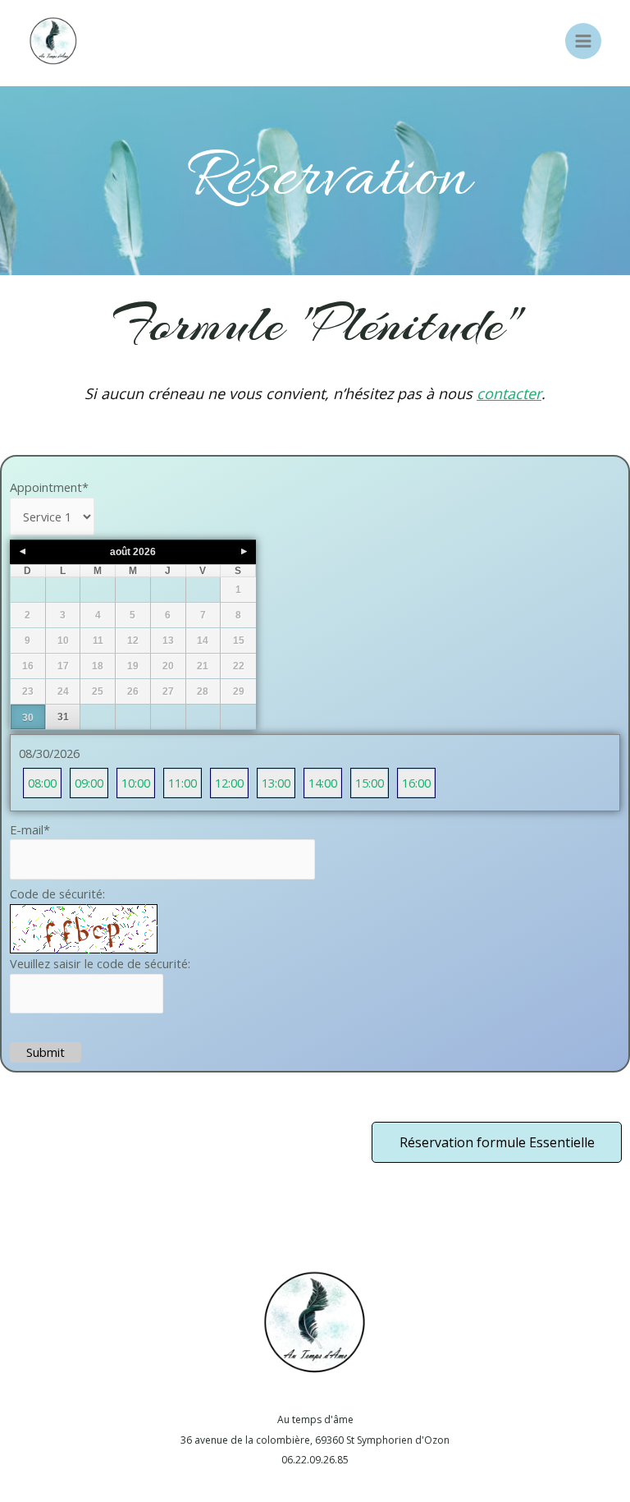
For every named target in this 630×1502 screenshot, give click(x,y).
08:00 (42, 782)
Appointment (49, 487)
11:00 (182, 782)
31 (63, 717)
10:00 (135, 782)
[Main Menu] (583, 41)
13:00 (276, 782)
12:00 (229, 782)
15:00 (369, 782)
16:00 (416, 782)
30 (28, 717)
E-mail (30, 829)
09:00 (89, 782)
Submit (45, 1052)
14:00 (322, 782)
